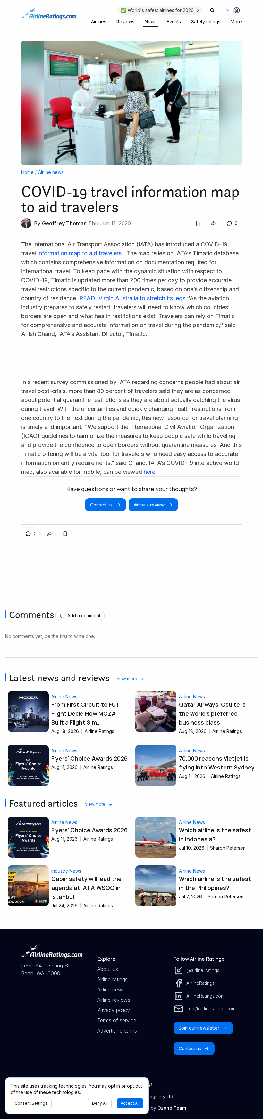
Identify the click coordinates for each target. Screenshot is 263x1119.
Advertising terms (117, 1030)
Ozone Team (171, 1108)
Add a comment (83, 615)
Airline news (51, 172)
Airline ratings (112, 979)
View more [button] (127, 678)
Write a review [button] (149, 504)
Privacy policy (113, 1010)
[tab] (98, 22)
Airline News (64, 696)
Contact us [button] (101, 504)
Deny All (99, 1103)
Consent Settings (31, 1103)
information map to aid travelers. (81, 253)
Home (27, 172)
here (149, 471)
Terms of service (116, 1020)
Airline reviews (113, 1000)
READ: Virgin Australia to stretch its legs (132, 298)
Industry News (66, 871)
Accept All (130, 1103)
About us (107, 969)
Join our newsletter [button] (199, 1028)
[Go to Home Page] (48, 16)
